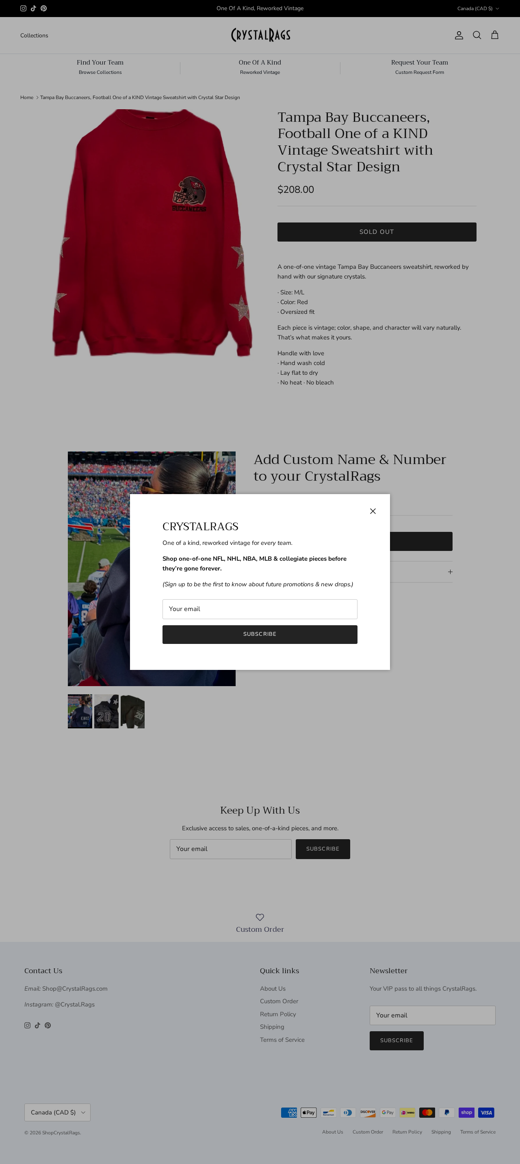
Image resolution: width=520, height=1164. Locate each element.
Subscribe (259, 634)
